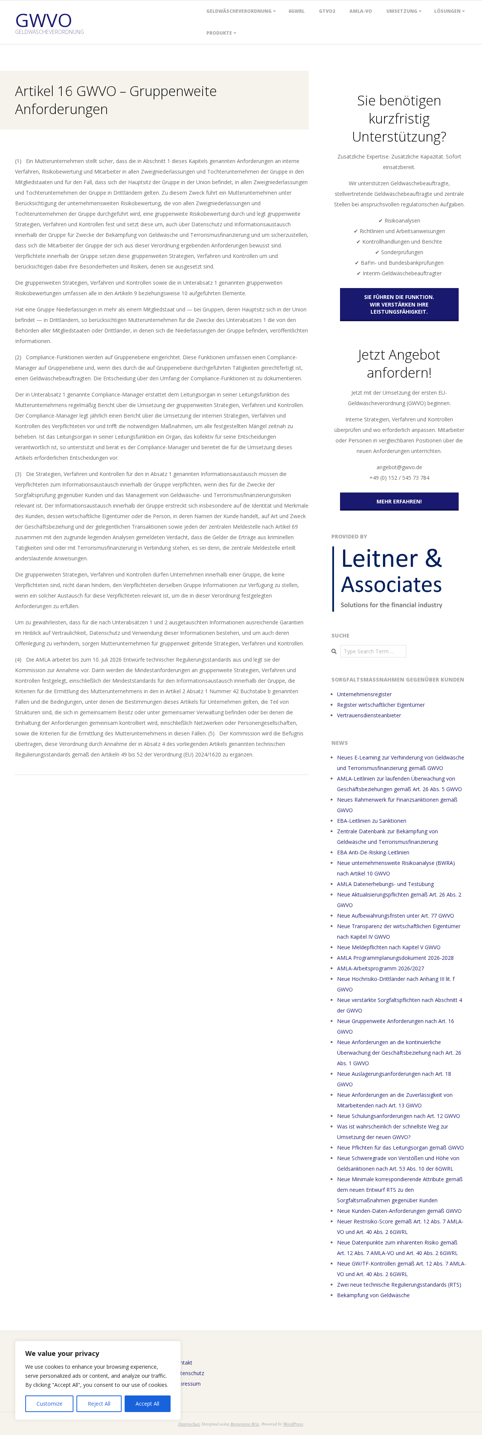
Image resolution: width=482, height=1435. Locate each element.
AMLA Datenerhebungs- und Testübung (385, 884)
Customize (50, 1403)
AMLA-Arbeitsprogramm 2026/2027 (380, 968)
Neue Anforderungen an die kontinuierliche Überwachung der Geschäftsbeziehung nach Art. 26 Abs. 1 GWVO (399, 1053)
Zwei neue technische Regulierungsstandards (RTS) (399, 1284)
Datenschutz (188, 1373)
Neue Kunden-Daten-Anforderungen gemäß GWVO (399, 1210)
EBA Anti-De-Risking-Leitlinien (373, 852)
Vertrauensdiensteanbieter (369, 715)
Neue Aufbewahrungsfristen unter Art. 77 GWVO (395, 915)
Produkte (219, 33)
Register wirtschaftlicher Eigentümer (381, 704)
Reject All (99, 1403)
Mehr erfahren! (399, 501)
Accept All (147, 1403)
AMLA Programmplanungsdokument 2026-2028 (395, 957)
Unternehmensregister (364, 694)
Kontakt (182, 1362)
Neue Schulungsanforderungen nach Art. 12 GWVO (398, 1115)
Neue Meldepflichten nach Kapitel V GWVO (389, 947)
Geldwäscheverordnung (239, 11)
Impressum (187, 1383)
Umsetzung (401, 11)
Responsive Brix (244, 1424)
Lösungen (447, 11)
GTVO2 (327, 11)
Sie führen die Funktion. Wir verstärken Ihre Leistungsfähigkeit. (399, 304)
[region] (98, 1380)
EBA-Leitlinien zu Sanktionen (371, 820)
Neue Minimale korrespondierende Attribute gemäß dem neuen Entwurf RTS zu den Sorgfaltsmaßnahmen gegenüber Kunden (400, 1190)
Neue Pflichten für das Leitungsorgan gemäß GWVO (400, 1147)
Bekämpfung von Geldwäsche (373, 1295)
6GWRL (296, 11)
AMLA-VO (360, 11)
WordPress (293, 1424)
